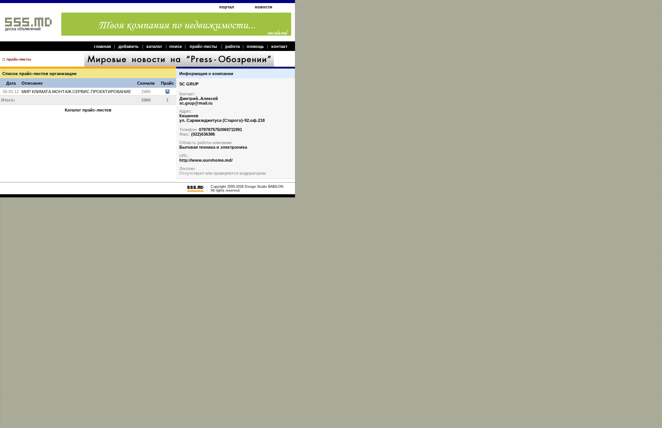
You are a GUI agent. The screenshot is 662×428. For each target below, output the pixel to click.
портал (226, 7)
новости (263, 7)
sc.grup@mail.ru (196, 103)
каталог (154, 46)
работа (232, 46)
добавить (128, 46)
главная (102, 46)
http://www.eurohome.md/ (206, 160)
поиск (175, 46)
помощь (255, 46)
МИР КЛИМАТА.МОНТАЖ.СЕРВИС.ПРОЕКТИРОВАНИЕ (76, 91)
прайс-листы (203, 46)
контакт (279, 46)
